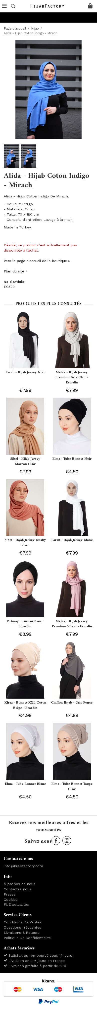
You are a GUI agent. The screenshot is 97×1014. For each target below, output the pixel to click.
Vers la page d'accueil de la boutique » (37, 261)
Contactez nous (17, 889)
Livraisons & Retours (22, 933)
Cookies (11, 899)
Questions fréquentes (22, 927)
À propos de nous (19, 884)
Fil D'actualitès (16, 904)
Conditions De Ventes (22, 922)
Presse (9, 894)
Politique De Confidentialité (27, 938)
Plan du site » (15, 271)
